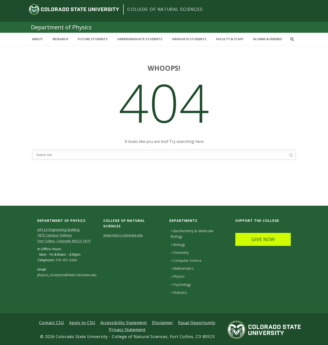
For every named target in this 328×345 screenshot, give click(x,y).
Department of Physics (61, 27)
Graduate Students (189, 39)
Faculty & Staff (229, 39)
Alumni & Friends (267, 39)
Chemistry (181, 252)
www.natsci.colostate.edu (123, 235)
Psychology (182, 284)
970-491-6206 (66, 260)
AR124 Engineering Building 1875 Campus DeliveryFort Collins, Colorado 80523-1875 (64, 235)
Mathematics (183, 268)
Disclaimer (162, 322)
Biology (179, 244)
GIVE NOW (263, 239)
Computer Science (187, 260)
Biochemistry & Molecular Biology (191, 234)
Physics (179, 276)
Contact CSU (51, 322)
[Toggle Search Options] (292, 39)
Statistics (180, 292)
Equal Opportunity (196, 322)
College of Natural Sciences (165, 9)
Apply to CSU (82, 322)
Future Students (93, 39)
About (37, 39)
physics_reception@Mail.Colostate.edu (67, 275)
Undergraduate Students (139, 39)
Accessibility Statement (123, 322)
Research (60, 39)
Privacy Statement (127, 329)
